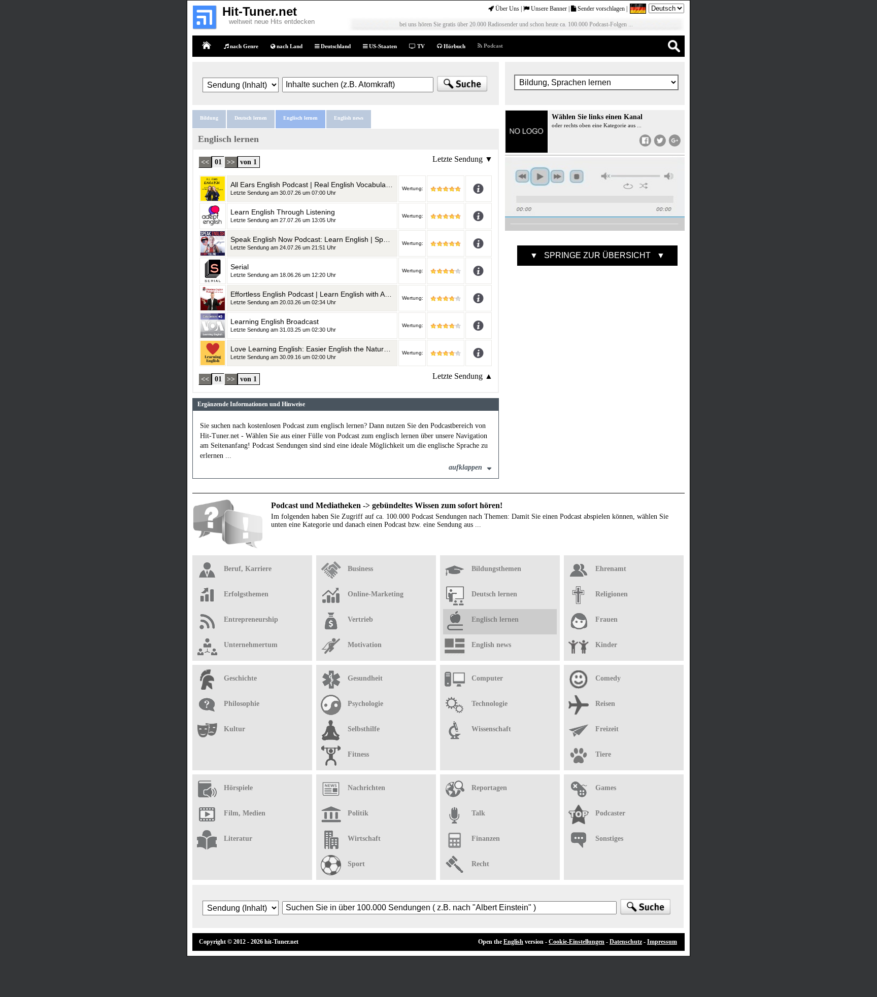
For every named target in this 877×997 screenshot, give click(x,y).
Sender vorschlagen (600, 8)
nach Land (288, 46)
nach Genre (243, 46)
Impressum (662, 941)
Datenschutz (626, 941)
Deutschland (335, 46)
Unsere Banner (548, 8)
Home (207, 45)
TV (420, 46)
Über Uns (506, 8)
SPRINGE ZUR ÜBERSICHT (597, 255)
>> (231, 162)
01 (218, 162)
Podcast (492, 46)
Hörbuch (453, 46)
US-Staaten (382, 46)
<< (205, 162)
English (513, 941)
